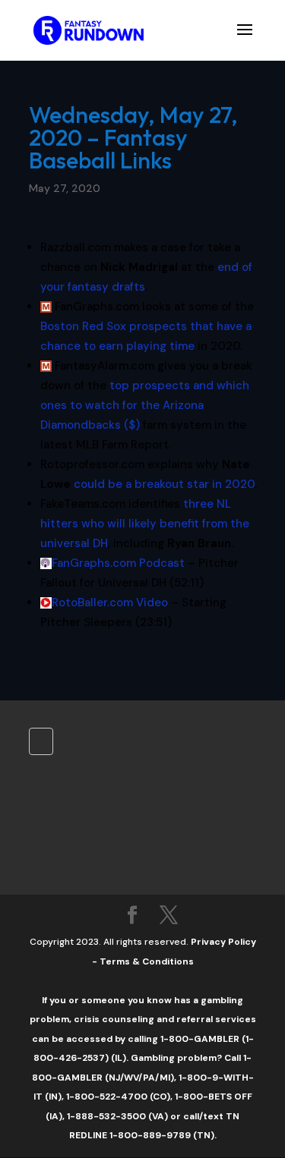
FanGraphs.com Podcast (118, 563)
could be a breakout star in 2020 (164, 484)
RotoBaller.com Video (110, 602)
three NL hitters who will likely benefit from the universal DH (144, 523)
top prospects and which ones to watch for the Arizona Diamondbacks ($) (144, 405)
